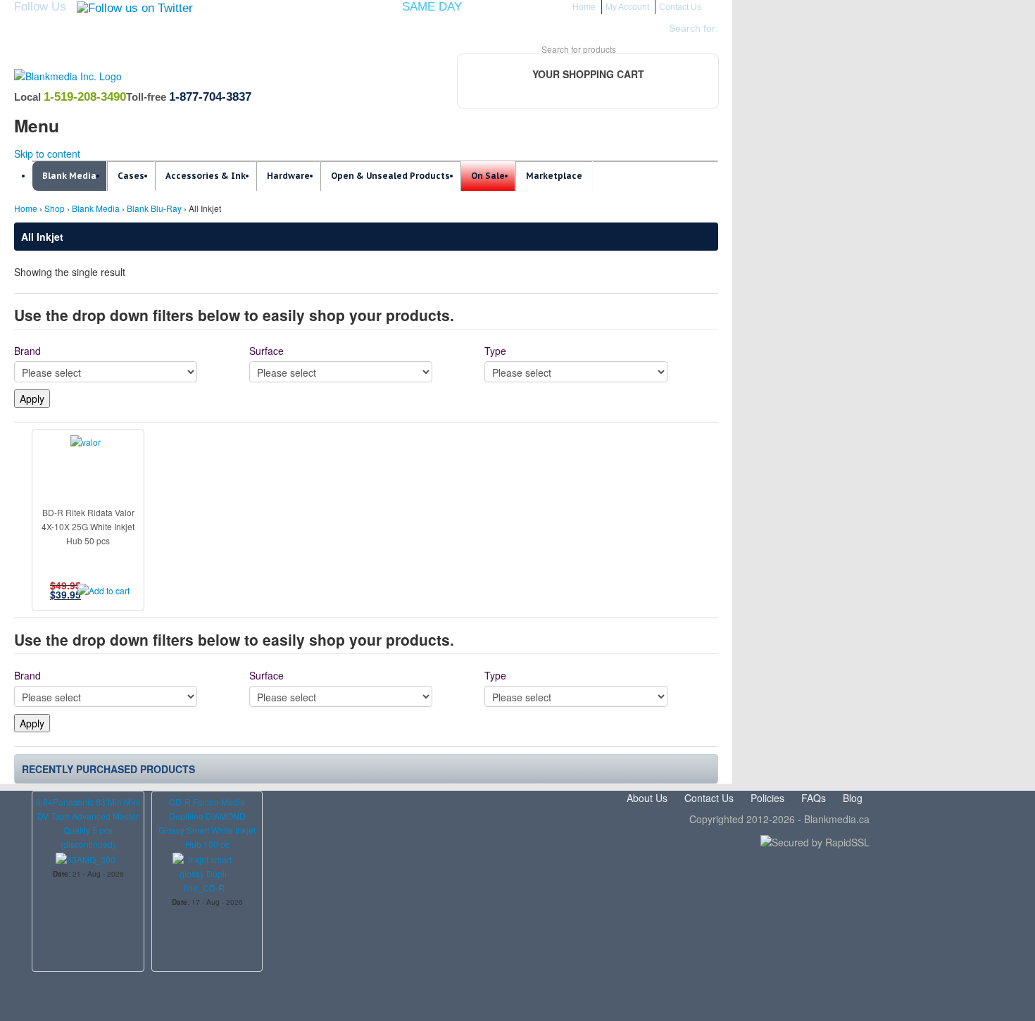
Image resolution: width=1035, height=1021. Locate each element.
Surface (266, 351)
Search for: (693, 28)
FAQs (813, 798)
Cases (131, 175)
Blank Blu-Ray (154, 208)
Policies (767, 798)
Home (584, 7)
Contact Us (680, 7)
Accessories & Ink (205, 175)
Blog (852, 798)
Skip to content (47, 153)
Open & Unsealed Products (390, 175)
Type (495, 351)
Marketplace (554, 175)
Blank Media (69, 175)
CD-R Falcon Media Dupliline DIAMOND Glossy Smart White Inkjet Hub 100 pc (207, 823)
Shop (54, 208)
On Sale (488, 175)
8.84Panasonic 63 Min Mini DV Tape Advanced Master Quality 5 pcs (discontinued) (88, 823)
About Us (647, 798)
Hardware (288, 175)
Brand (27, 351)
